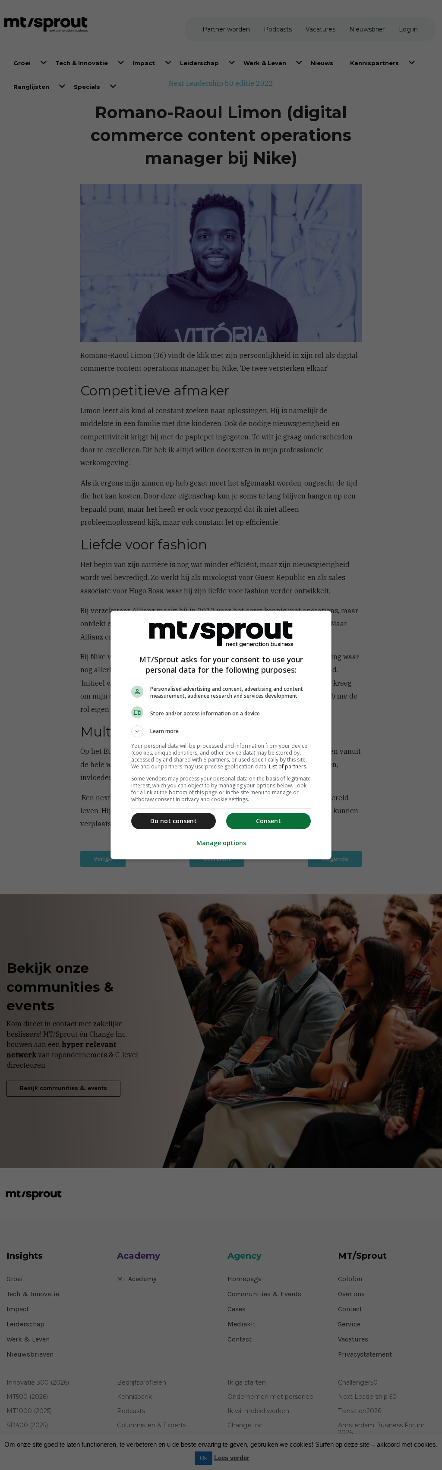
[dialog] (221, 735)
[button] (221, 731)
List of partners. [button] (288, 766)
